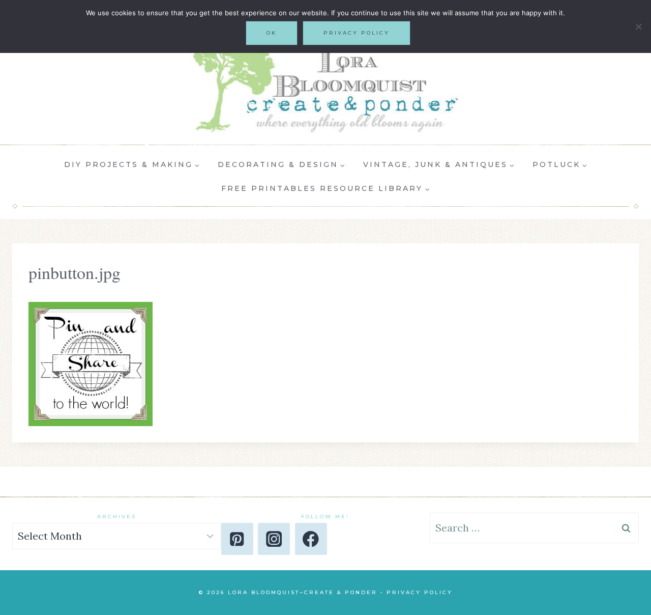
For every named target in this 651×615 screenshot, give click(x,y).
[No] (638, 26)
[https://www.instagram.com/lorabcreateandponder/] (274, 539)
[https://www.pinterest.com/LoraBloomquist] (237, 539)
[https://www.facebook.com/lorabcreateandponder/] (311, 539)
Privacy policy (356, 33)
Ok (272, 33)
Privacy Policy (420, 592)
